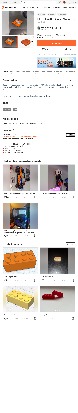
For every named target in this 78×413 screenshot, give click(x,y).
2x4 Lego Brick (10, 277)
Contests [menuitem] (56, 7)
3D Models (42, 14)
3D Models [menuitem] (24, 7)
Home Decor (62, 14)
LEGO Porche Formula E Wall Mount (56, 193)
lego (15, 109)
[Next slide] (32, 42)
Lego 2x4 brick (48, 315)
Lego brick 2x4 (10, 315)
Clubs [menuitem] (38, 7)
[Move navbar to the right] (75, 7)
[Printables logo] (10, 7)
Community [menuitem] (47, 7)
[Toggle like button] (5, 197)
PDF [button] (73, 80)
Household (52, 14)
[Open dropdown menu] (74, 19)
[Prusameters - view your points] (64, 2)
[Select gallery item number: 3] (59, 189)
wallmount (7, 109)
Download (58, 43)
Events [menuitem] (71, 7)
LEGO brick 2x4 (48, 277)
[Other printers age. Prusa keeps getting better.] (56, 62)
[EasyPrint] (59, 2)
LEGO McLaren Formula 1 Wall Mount (19, 193)
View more (70, 161)
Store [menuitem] (32, 7)
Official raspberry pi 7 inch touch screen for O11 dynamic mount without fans (20, 232)
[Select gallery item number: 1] (18, 189)
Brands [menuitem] (64, 7)
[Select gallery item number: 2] (20, 189)
